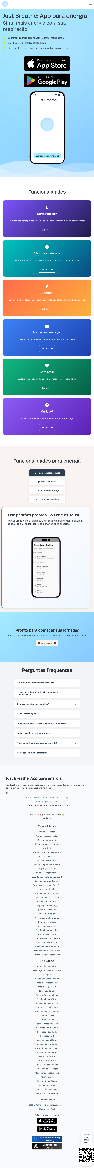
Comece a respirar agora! (47, 156)
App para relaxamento (47, 909)
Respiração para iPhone (47, 966)
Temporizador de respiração (47, 955)
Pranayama (47, 974)
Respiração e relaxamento (47, 918)
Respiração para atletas (47, 1003)
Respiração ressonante (47, 983)
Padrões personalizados (47, 1065)
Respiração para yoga (47, 1089)
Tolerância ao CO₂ (47, 991)
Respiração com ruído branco (47, 950)
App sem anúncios (47, 1060)
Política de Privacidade (36, 797)
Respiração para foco (47, 901)
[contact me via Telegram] (47, 818)
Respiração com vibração (47, 946)
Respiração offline (47, 1056)
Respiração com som (47, 942)
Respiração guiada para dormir (47, 970)
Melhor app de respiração (47, 844)
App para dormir (47, 889)
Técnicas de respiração (47, 914)
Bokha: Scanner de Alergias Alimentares (47, 1105)
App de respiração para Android (47, 877)
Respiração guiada (47, 856)
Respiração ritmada (47, 868)
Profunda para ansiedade (47, 1048)
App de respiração (47, 832)
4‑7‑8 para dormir (47, 1085)
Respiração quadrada (47, 1032)
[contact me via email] (44, 818)
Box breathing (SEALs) (47, 1081)
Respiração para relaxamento (47, 864)
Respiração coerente (47, 926)
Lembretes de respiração (47, 1069)
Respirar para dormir (47, 840)
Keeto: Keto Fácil (47, 1109)
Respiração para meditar (47, 930)
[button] (90, 4)
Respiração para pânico (47, 995)
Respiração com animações (47, 938)
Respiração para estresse (47, 897)
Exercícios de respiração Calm (47, 852)
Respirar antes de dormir (47, 1024)
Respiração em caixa (47, 934)
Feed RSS (40, 801)
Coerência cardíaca (47, 922)
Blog (66, 797)
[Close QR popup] (89, 1135)
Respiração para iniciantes (47, 1007)
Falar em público (47, 1015)
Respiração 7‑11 (47, 1036)
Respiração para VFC (47, 987)
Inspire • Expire (47, 1077)
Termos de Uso (55, 797)
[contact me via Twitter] (50, 818)
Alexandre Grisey (53, 814)
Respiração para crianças (47, 1011)
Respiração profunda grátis (47, 881)
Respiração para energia (47, 905)
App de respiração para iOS (47, 873)
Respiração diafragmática (47, 978)
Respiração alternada (47, 1044)
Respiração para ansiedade (47, 893)
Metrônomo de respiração (47, 1073)
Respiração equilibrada (47, 1040)
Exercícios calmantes (47, 1052)
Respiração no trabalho (47, 1028)
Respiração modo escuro (47, 1093)
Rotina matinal (47, 1019)
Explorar (45, 230)
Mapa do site (52, 801)
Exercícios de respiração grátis (47, 885)
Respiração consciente (47, 860)
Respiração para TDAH (47, 999)
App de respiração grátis (47, 836)
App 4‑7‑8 (47, 848)
